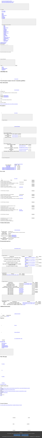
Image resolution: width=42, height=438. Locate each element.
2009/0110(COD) (6, 95)
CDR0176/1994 (25, 302)
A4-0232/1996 (21, 210)
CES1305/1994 (25, 303)
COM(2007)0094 (21, 289)
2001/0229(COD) (14, 236)
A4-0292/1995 (21, 198)
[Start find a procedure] (6, 48)
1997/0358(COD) (6, 96)
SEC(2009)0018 (21, 292)
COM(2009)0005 (21, 291)
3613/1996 (20, 209)
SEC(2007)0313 (21, 290)
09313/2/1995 (21, 195)
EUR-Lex (8, 316)
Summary (33, 190)
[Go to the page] (25, 193)
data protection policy (26, 436)
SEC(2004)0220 (21, 288)
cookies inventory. (38, 436)
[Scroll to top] (6, 352)
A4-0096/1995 (27, 257)
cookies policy (32, 436)
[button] (12, 401)
